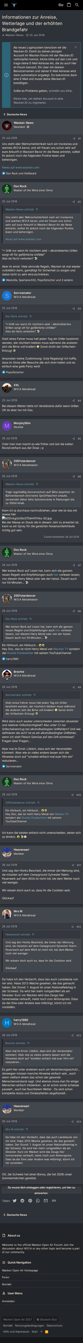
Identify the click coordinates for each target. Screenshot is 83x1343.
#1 (79, 138)
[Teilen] (74, 138)
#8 (79, 611)
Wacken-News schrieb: (19, 209)
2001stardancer (25, 461)
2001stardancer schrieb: (20, 802)
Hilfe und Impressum (16, 1331)
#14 (79, 1121)
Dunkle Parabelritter (20, 653)
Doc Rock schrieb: (16, 316)
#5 (79, 438)
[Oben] (41, 1332)
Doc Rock (20, 186)
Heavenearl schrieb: (18, 934)
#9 (79, 687)
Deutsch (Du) (48, 1319)
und (21, 173)
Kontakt (6, 1284)
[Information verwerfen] (75, 47)
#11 (79, 865)
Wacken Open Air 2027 (17, 1319)
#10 (79, 795)
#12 (79, 926)
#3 (79, 308)
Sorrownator (22, 292)
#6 (79, 476)
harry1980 (21, 1020)
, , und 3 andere (39, 280)
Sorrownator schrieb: (18, 694)
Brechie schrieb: (15, 1043)
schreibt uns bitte (60, 90)
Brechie (19, 671)
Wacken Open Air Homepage (20, 1270)
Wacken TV (61, 649)
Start (35, 1331)
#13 (79, 1035)
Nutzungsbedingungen (29, 1325)
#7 (79, 565)
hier (56, 574)
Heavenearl (21, 849)
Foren (5, 1277)
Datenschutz (54, 1325)
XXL (16, 385)
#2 (79, 201)
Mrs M (18, 911)
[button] (6, 5)
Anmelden (8, 1301)
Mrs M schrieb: (14, 1129)
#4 (79, 400)
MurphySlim (22, 423)
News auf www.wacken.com (20, 167)
